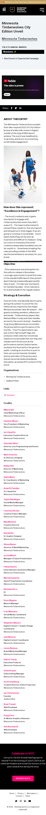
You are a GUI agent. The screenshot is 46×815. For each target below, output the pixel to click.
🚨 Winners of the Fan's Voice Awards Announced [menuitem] (23, 2)
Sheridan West (11, 443)
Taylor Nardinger (12, 499)
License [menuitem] (19, 796)
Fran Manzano (10, 611)
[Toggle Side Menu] (42, 9)
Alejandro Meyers (12, 623)
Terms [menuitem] (11, 794)
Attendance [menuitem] (32, 794)
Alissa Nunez (10, 544)
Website (10, 395)
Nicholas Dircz (10, 589)
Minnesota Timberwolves (19, 39)
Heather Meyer (11, 421)
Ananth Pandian (11, 488)
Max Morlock (10, 522)
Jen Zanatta (9, 432)
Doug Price (9, 715)
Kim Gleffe (9, 533)
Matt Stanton (10, 455)
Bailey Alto (9, 466)
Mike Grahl (9, 410)
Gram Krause (10, 670)
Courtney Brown (11, 511)
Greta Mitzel (10, 555)
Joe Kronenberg (11, 682)
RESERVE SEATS (23, 778)
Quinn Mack (9, 477)
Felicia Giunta (10, 567)
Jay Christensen (11, 693)
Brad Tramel (10, 704)
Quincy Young (10, 659)
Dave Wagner (10, 600)
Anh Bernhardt (11, 726)
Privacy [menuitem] (21, 794)
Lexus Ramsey (11, 648)
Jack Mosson (10, 637)
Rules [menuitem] (28, 796)
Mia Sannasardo (11, 578)
